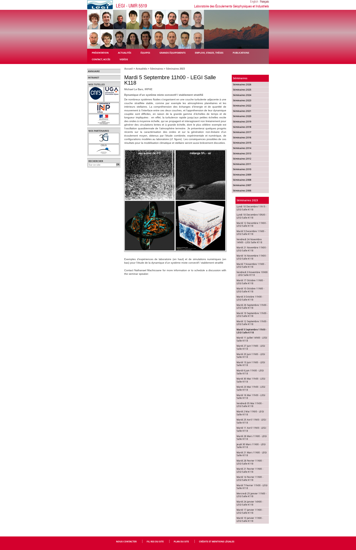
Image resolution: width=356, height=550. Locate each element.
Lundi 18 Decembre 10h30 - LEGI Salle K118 (252, 216)
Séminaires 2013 (242, 153)
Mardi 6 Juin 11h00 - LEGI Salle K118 (250, 372)
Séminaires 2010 (242, 169)
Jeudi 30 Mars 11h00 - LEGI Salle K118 (251, 446)
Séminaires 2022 (242, 105)
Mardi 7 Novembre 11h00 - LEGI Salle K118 (251, 265)
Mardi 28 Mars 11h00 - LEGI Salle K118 (252, 438)
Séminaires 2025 (242, 89)
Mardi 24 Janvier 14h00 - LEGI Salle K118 (250, 503)
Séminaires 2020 (242, 116)
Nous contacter (126, 541)
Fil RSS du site (155, 541)
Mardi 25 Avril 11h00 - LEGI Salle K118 (251, 421)
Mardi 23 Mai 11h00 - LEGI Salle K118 (251, 388)
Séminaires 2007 (242, 185)
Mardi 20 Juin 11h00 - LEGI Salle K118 (251, 356)
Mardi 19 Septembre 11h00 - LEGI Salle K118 (252, 315)
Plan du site (181, 541)
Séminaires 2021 (242, 111)
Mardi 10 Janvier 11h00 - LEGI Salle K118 (250, 519)
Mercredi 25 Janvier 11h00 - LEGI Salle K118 (252, 495)
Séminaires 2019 (242, 121)
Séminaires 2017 (242, 132)
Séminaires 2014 (242, 148)
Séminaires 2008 (242, 179)
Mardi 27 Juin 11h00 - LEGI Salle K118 (251, 347)
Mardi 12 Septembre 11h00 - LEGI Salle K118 (252, 323)
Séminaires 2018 (242, 127)
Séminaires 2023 (175, 68)
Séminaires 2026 (242, 84)
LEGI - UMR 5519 (131, 6)
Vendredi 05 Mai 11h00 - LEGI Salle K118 (250, 405)
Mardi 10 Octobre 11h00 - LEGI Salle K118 (250, 290)
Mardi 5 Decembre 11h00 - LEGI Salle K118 (251, 233)
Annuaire (94, 71)
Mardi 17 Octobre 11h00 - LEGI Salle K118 (250, 282)
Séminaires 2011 (242, 164)
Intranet (93, 78)
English (254, 1)
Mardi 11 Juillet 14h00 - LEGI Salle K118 (252, 339)
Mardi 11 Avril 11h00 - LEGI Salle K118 (251, 429)
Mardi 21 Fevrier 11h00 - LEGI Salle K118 (250, 470)
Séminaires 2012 (242, 158)
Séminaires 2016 (242, 137)
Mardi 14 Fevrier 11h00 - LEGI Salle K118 (250, 478)
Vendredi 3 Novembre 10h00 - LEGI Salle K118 (252, 274)
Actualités (141, 68)
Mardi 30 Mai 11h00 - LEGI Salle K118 (251, 380)
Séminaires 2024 (242, 95)
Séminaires (156, 68)
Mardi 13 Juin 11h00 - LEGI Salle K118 (251, 364)
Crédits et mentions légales (216, 541)
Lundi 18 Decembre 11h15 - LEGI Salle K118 (252, 208)
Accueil (128, 68)
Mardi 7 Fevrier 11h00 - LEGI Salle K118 (252, 487)
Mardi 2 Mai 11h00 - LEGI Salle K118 (250, 413)
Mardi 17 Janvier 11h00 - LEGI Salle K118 (250, 511)
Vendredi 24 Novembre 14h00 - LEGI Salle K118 (249, 241)
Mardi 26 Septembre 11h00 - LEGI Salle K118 (252, 306)
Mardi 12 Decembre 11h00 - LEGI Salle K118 (252, 224)
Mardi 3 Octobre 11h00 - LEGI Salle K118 (250, 298)
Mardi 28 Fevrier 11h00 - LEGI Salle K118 (250, 462)
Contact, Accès (101, 59)
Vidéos (124, 59)
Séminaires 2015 (242, 142)
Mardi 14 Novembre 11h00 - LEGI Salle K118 (252, 257)
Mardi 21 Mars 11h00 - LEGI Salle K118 (252, 454)
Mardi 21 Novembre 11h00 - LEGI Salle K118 (252, 249)
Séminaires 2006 (242, 190)
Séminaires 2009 (242, 174)
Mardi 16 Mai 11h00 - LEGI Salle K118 (251, 397)
